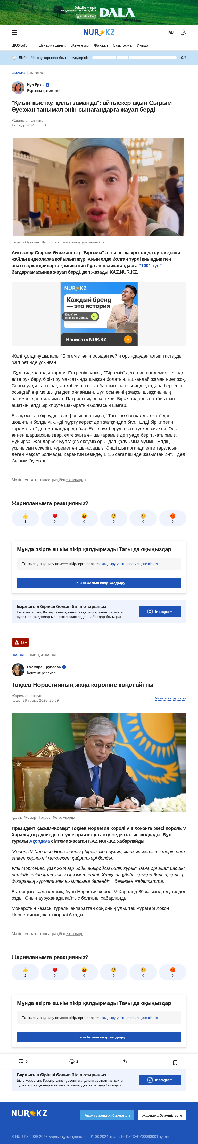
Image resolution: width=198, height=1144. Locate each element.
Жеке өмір (80, 45)
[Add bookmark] (175, 1062)
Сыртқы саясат (43, 655)
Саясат (18, 655)
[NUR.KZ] (99, 32)
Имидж (142, 45)
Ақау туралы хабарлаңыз (107, 1115)
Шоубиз (20, 45)
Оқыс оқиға (122, 45)
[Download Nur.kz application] (99, 12)
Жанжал (101, 45)
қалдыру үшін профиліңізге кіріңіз (130, 564)
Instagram (163, 611)
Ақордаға (40, 841)
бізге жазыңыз (72, 480)
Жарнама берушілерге (162, 1115)
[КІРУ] (184, 32)
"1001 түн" (150, 265)
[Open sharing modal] (124, 1061)
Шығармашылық (52, 45)
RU (171, 32)
